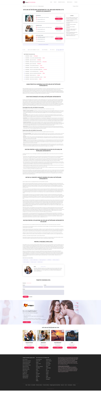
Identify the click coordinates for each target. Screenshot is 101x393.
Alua (46, 369)
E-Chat (41, 65)
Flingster (37, 362)
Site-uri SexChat (25, 359)
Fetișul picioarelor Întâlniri (26, 362)
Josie (35, 266)
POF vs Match (48, 365)
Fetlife (37, 369)
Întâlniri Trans (25, 373)
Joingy (37, 379)
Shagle (47, 376)
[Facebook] (57, 50)
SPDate (47, 366)
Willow (44, 73)
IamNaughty (48, 379)
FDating (47, 373)
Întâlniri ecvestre (25, 259)
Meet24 (38, 75)
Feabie (37, 365)
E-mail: (45, 285)
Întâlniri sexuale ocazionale (27, 360)
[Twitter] (61, 50)
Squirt (37, 377)
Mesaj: (24, 289)
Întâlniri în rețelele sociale (34, 259)
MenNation (39, 63)
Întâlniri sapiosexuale (42, 259)
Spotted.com (42, 67)
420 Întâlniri (49, 259)
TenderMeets (38, 367)
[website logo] (29, 18)
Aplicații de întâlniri (25, 376)
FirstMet (47, 372)
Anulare (30, 296)
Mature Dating (48, 377)
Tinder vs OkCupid (48, 360)
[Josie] (28, 270)
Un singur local (25, 372)
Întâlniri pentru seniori (26, 369)
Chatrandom (45, 61)
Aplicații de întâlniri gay (26, 363)
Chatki (45, 77)
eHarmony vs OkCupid (39, 366)
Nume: (24, 285)
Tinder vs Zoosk (38, 363)
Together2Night (48, 367)
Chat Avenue (48, 362)
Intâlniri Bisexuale (25, 377)
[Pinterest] (63, 50)
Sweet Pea (41, 71)
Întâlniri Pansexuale (26, 366)
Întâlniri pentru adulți (26, 367)
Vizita (59, 18)
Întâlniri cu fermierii (56, 259)
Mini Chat (47, 370)
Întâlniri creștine (25, 370)
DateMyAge (39, 59)
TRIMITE (26, 296)
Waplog (37, 380)
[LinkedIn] (59, 50)
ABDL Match (38, 376)
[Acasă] (29, 2)
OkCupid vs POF (48, 359)
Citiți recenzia (29, 345)
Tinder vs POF (38, 360)
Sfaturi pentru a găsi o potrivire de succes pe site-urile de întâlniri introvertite (71, 30)
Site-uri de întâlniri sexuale (27, 365)
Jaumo (37, 372)
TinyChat (37, 370)
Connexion (45, 69)
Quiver (44, 57)
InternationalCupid (39, 359)
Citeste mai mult (59, 20)
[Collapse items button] (43, 45)
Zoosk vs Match (48, 363)
